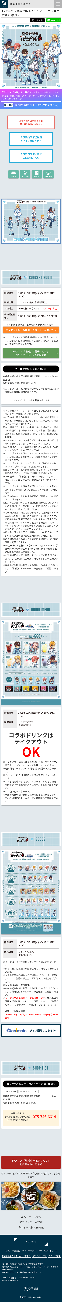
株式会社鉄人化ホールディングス (16, 1255)
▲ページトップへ (31, 1217)
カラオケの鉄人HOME (31, 1227)
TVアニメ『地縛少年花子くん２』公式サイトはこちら (31, 1162)
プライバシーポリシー (47, 1250)
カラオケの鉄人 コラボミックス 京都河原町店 (31, 1084)
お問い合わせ (54, 1255)
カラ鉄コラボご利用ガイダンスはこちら (31, 139)
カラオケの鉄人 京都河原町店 (31, 369)
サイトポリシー (29, 1250)
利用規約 (16, 1250)
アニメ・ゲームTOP (31, 1222)
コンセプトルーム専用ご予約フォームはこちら (31, 330)
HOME (7, 1250)
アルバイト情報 (39, 1255)
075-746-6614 (44, 1116)
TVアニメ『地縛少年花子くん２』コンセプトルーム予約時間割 (31, 353)
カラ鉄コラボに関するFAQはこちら (31, 156)
